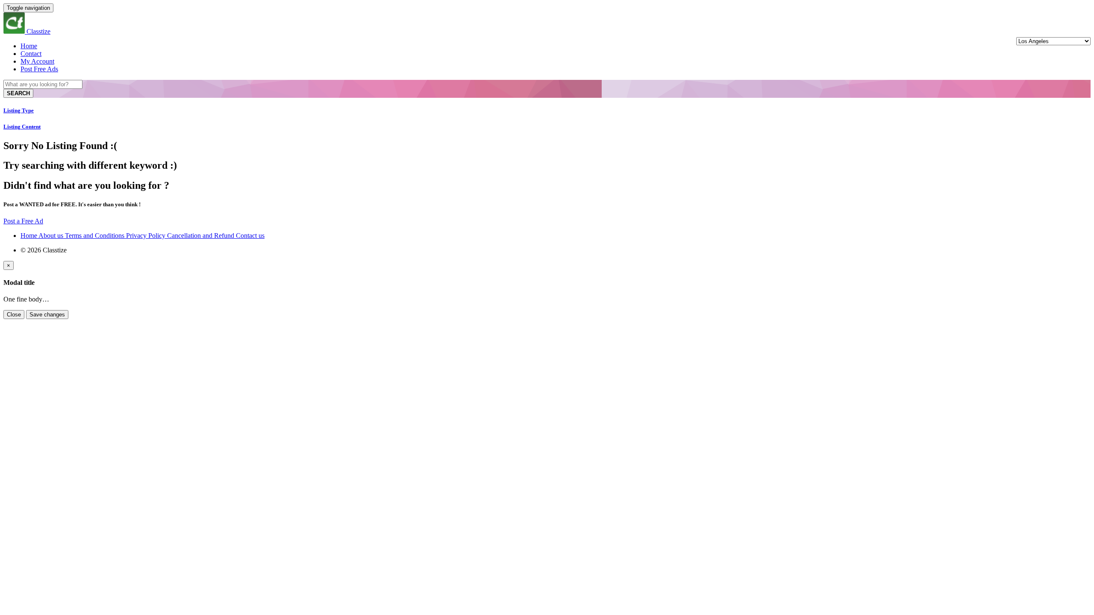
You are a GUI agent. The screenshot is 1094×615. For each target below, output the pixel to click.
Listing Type (18, 110)
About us (51, 235)
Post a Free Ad (23, 221)
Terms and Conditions (95, 235)
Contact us (250, 235)
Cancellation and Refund (201, 235)
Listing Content (22, 126)
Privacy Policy (146, 235)
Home (29, 46)
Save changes (47, 314)
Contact (31, 53)
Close (14, 314)
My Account (37, 61)
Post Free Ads (39, 69)
